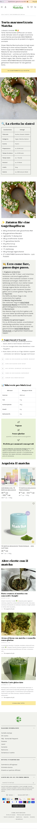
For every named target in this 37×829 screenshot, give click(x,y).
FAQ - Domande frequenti (9, 738)
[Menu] (2, 7)
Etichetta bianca (7, 767)
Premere (4, 741)
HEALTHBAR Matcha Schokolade (19, 60)
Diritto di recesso (10, 814)
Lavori (3, 744)
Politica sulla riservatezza (24, 814)
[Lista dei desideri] (31, 7)
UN (30, 37)
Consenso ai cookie (7, 752)
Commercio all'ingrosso (9, 764)
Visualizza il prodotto (15, 483)
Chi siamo (4, 736)
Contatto (4, 747)
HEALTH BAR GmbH (20, 812)
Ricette (7, 14)
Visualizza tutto (18, 703)
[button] (28, 7)
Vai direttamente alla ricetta (18, 70)
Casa (2, 14)
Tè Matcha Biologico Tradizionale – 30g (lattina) (17, 547)
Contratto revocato (18, 806)
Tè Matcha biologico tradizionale (27, 489)
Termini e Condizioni (9, 817)
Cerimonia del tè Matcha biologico (8, 489)
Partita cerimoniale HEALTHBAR (17, 37)
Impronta (26, 817)
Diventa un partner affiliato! (10, 770)
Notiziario (4, 750)
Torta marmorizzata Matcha (17, 14)
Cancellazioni (19, 819)
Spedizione (19, 817)
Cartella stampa (6, 733)
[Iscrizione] (34, 783)
